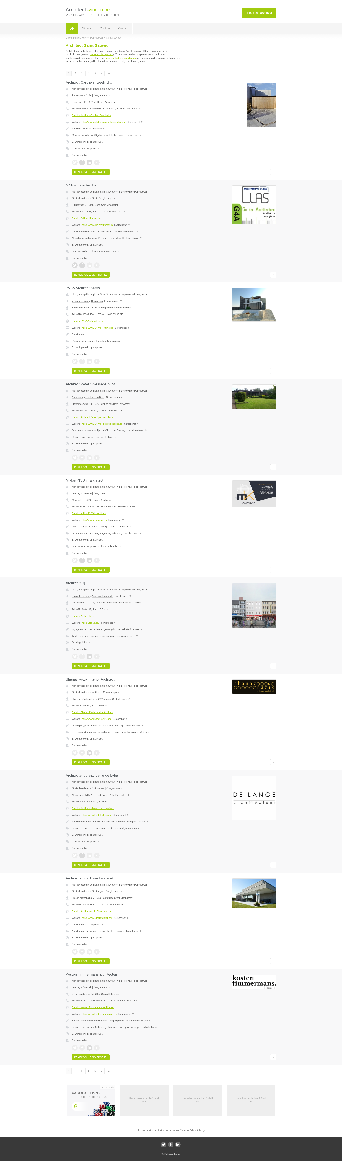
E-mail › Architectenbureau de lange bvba (93, 808)
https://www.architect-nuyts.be (97, 327)
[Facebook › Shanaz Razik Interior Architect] (82, 753)
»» (109, 73)
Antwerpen (77, 95)
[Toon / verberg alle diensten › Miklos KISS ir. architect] (127, 533)
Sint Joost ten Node (102, 596)
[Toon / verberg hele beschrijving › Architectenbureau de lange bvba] (127, 822)
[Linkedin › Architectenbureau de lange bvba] (89, 855)
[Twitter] (163, 1144)
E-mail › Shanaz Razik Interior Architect (92, 712)
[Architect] (72, 28)
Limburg (76, 493)
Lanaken (87, 493)
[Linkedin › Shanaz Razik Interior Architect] (89, 753)
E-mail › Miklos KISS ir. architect (89, 513)
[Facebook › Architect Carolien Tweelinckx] (82, 162)
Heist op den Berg (95, 397)
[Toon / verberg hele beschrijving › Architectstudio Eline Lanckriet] (127, 924)
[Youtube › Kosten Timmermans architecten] (97, 1048)
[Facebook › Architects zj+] (82, 656)
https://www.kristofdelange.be (97, 815)
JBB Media (168, 1154)
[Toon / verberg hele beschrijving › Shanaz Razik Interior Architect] (127, 725)
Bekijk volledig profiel (90, 171)
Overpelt (87, 987)
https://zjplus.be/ (90, 623)
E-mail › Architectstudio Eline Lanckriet (92, 911)
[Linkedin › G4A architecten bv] (89, 265)
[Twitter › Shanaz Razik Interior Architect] (75, 753)
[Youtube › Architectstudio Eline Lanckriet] (97, 952)
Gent (94, 198)
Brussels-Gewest (81, 596)
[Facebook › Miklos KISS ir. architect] (82, 560)
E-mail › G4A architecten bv (86, 218)
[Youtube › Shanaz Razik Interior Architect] (97, 753)
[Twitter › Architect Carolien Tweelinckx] (75, 162)
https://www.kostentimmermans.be (99, 1014)
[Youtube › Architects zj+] (97, 656)
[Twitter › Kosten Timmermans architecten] (75, 1048)
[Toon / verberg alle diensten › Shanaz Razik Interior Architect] (127, 732)
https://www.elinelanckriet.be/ (97, 918)
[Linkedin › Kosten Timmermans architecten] (89, 1048)
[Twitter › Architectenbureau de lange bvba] (75, 855)
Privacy (177, 1154)
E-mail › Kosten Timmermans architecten (93, 1007)
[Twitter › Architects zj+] (75, 656)
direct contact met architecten (120, 58)
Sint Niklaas (98, 788)
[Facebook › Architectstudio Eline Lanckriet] (82, 952)
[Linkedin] (178, 1144)
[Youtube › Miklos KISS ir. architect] (97, 560)
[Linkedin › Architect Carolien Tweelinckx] (89, 162)
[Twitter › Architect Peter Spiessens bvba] (75, 458)
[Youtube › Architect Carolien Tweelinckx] (97, 162)
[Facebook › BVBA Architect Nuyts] (82, 361)
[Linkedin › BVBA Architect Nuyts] (89, 361)
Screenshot (135, 122)
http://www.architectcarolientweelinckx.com (104, 122)
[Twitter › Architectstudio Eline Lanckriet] (75, 952)
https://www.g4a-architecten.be (97, 225)
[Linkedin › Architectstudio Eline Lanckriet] (89, 952)
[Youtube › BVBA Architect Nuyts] (97, 361)
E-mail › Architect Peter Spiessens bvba (92, 417)
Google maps (102, 95)
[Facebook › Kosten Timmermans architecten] (82, 1048)
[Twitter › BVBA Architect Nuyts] (75, 361)
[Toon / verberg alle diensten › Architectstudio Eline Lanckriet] (127, 931)
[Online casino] (93, 1101)
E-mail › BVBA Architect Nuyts (87, 321)
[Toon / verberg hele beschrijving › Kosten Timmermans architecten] (127, 1020)
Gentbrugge (98, 891)
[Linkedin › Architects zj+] (89, 656)
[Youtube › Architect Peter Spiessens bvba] (97, 458)
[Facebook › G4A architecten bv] (82, 265)
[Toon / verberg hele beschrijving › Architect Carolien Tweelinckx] (127, 129)
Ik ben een (259, 12)
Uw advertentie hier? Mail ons (144, 1100)
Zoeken (105, 28)
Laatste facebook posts (85, 148)
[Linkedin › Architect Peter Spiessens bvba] (89, 458)
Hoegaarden (97, 301)
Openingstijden (81, 642)
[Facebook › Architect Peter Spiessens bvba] (82, 458)
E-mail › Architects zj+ (83, 616)
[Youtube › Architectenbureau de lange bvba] (97, 855)
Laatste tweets (81, 251)
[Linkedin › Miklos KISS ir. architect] (89, 560)
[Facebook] (170, 1144)
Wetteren (96, 692)
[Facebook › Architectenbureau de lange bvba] (82, 855)
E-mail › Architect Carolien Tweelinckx (91, 115)
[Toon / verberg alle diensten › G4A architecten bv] (127, 238)
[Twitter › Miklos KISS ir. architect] (75, 560)
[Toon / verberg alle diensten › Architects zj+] (127, 636)
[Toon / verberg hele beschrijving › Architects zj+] (127, 629)
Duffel (89, 95)
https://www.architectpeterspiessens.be (102, 424)
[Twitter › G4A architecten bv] (75, 265)
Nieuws (87, 28)
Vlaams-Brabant (80, 301)
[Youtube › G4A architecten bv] (97, 265)
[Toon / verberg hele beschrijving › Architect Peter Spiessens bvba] (127, 430)
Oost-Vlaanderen (80, 198)
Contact (123, 28)
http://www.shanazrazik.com (96, 719)
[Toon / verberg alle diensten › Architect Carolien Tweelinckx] (127, 135)
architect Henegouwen (101, 54)
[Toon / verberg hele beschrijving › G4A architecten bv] (127, 231)
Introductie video (111, 546)
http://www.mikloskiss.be (94, 520)
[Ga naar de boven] (273, 172)
